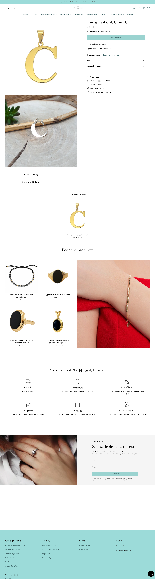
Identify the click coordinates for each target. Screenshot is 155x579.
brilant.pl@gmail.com (124, 550)
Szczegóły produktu (94, 66)
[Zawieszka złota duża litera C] (77, 216)
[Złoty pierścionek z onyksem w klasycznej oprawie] (21, 321)
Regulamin (46, 554)
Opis (89, 60)
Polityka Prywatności (50, 558)
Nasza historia (84, 545)
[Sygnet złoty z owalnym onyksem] (57, 276)
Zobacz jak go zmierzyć (112, 55)
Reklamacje (9, 558)
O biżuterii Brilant (30, 182)
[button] (25, 14)
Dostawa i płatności (49, 545)
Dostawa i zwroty (29, 174)
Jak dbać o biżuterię (12, 566)
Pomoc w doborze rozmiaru (15, 545)
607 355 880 (121, 545)
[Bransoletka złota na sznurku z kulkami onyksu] (21, 276)
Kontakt (8, 562)
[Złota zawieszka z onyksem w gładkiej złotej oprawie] (57, 321)
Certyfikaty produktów (50, 550)
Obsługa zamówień (12, 550)
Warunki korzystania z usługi (108, 480)
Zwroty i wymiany (12, 554)
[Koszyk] (143, 8)
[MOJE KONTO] (133, 8)
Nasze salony (84, 550)
